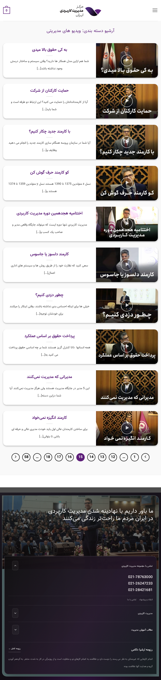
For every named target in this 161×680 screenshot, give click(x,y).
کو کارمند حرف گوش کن (49, 172)
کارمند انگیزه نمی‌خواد (49, 418)
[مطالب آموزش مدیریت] (15, 629)
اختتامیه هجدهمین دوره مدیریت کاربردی (50, 213)
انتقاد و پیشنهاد (146, 599)
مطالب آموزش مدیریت (142, 630)
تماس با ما (131, 599)
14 (91, 457)
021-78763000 (140, 577)
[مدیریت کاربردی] (15, 613)
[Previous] (145, 457)
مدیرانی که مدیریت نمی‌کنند (49, 377)
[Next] (16, 457)
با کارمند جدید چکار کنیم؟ (49, 131)
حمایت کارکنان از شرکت (49, 90)
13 (102, 457)
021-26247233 (140, 583)
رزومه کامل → (14, 648)
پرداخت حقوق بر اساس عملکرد (50, 336)
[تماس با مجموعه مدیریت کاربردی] (15, 565)
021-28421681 (140, 590)
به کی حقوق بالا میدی (49, 50)
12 (113, 457)
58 (26, 457)
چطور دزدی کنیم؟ (49, 295)
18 (48, 457)
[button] (155, 10)
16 (70, 457)
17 (59, 457)
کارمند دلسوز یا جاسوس (49, 254)
